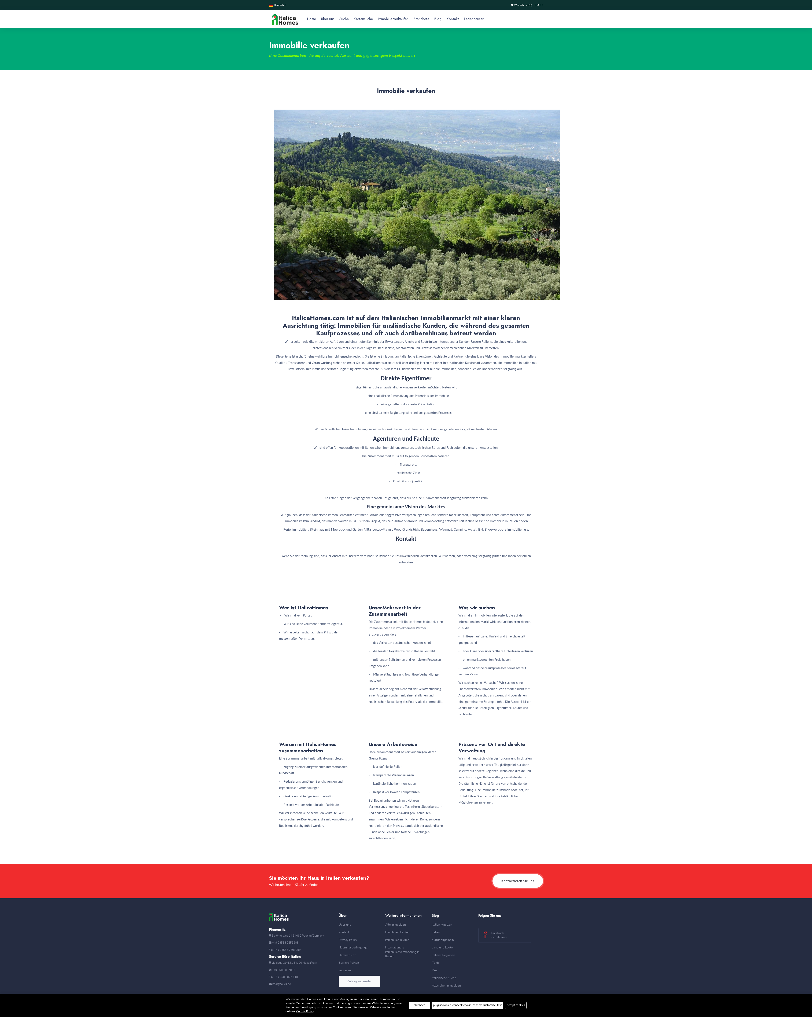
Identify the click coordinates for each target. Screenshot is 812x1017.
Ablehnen (419, 1005)
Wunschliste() (522, 5)
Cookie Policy (305, 1011)
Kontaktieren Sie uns (517, 881)
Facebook (499, 935)
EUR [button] (538, 5)
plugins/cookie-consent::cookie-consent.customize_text (467, 1005)
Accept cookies (515, 1005)
